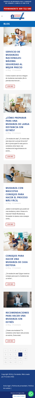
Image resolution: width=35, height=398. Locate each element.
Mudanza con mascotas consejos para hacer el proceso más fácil (17, 194)
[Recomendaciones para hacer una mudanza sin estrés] (18, 300)
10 (5, 358)
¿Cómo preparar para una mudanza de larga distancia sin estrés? (17, 124)
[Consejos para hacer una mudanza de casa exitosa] (18, 241)
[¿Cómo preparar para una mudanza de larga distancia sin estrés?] (18, 103)
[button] (31, 394)
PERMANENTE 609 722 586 (17, 9)
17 (15, 362)
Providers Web (9, 377)
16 (10, 362)
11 (10, 358)
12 (15, 358)
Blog (9, 70)
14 (25, 358)
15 (5, 362)
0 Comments (16, 70)
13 (20, 358)
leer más (10, 86)
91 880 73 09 (25, 3)
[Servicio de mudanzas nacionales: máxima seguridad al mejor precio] (18, 37)
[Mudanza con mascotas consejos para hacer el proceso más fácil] (18, 173)
